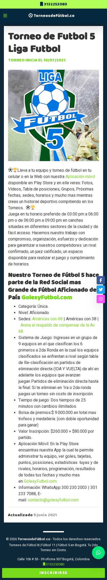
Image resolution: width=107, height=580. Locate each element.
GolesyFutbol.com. (40, 481)
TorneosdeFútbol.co (54, 16)
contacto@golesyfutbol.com (53, 500)
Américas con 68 (47, 318)
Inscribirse (53, 573)
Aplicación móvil (80, 176)
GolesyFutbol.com (47, 297)
